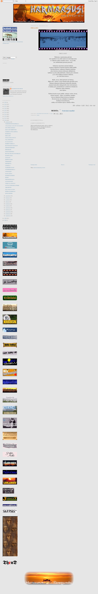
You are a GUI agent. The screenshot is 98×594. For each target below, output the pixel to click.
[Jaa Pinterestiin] (62, 113)
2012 (5, 116)
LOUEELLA (7, 165)
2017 (5, 106)
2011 (5, 118)
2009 (5, 218)
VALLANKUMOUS (9, 139)
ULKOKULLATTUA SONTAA (11, 131)
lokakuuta (8, 198)
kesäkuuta (8, 205)
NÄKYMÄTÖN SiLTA (9, 179)
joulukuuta (8, 122)
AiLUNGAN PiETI (9, 181)
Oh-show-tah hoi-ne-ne (49, 5)
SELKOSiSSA (8, 133)
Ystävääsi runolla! (68, 111)
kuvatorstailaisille (9, 141)
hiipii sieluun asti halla (10, 189)
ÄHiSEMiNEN (8, 161)
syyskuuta (8, 200)
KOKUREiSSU (8, 149)
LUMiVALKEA (8, 171)
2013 (5, 114)
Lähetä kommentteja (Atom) (39, 167)
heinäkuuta (8, 203)
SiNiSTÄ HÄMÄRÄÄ (9, 151)
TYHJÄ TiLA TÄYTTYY (10, 183)
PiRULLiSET (8, 135)
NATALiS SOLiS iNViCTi (10, 137)
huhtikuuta (8, 209)
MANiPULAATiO (9, 155)
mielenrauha (7, 157)
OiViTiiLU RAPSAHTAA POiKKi (12, 185)
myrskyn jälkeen (8, 173)
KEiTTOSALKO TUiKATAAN (11, 145)
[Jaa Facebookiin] (60, 113)
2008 (5, 220)
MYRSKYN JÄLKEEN (10, 175)
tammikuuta (8, 215)
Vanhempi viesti (92, 164)
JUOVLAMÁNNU (9, 193)
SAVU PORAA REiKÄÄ (10, 127)
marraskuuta (8, 196)
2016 (5, 108)
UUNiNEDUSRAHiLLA (10, 169)
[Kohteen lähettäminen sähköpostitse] (56, 113)
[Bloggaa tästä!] (57, 113)
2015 (5, 110)
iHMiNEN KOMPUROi (10, 147)
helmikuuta (8, 213)
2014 (5, 112)
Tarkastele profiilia (8, 96)
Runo (38, 115)
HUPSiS (6, 177)
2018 (5, 104)
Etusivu (62, 164)
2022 (5, 102)
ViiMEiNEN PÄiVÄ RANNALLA (12, 123)
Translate (13, 58)
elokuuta (7, 201)
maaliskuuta (8, 211)
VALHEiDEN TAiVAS (9, 167)
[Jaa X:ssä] (59, 113)
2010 (5, 120)
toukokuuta (8, 207)
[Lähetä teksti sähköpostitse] (54, 113)
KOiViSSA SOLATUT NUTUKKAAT (12, 153)
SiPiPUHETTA (8, 163)
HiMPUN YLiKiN (9, 159)
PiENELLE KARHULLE (10, 191)
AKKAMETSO (8, 187)
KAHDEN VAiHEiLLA (10, 143)
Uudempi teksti (34, 164)
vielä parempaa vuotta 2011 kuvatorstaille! (14, 125)
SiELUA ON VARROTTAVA (11, 129)
